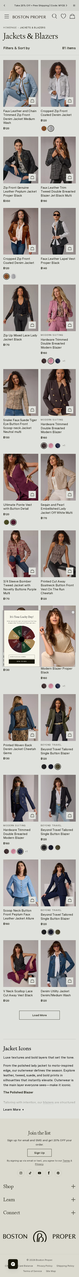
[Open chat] (13, 1264)
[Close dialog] (73, 612)
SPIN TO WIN (22, 661)
